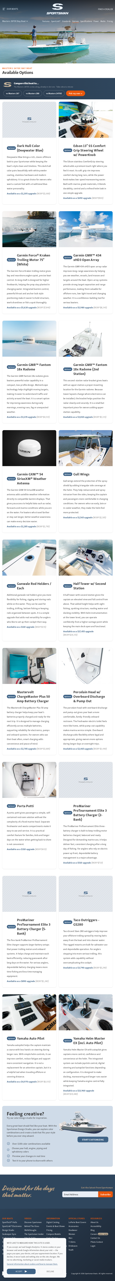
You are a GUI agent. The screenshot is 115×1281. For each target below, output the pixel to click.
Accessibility (96, 1226)
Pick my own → (75, 93)
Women (72, 1234)
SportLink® (55, 21)
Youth (71, 1249)
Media (102, 21)
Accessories (74, 1226)
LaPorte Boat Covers (77, 1222)
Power (96, 21)
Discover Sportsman (33, 1222)
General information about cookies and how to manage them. (32, 1264)
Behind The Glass (31, 1226)
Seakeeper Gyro (9, 1234)
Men (70, 1238)
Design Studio (8, 1230)
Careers (94, 1234)
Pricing (110, 21)
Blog (93, 1230)
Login (93, 1245)
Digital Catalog (52, 1222)
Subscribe (105, 1194)
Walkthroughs (30, 1230)
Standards (66, 21)
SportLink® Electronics (12, 1226)
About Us (94, 1222)
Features (46, 21)
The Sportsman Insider (34, 1234)
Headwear (73, 1230)
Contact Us (95, 1238)
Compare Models (53, 1234)
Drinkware (73, 1245)
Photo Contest (97, 1242)
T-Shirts (72, 1242)
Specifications (86, 21)
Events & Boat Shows (55, 1226)
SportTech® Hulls (9, 1222)
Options (75, 21)
